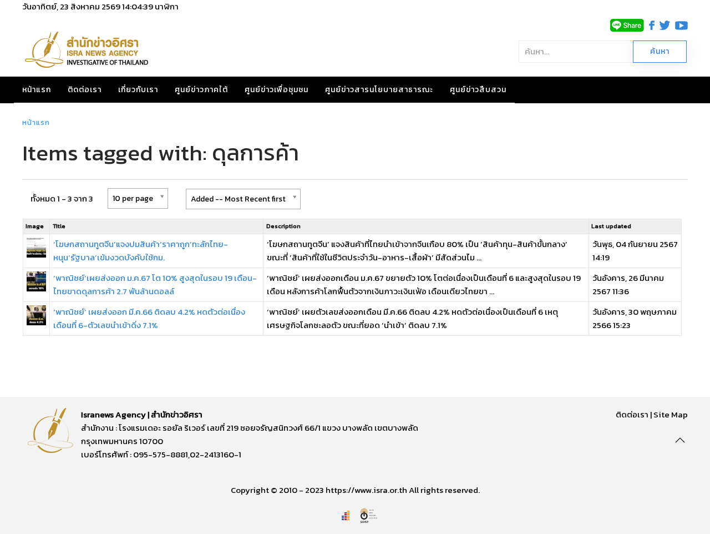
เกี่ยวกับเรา (138, 89)
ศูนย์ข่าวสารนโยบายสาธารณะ (379, 89)
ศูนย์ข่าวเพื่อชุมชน (276, 89)
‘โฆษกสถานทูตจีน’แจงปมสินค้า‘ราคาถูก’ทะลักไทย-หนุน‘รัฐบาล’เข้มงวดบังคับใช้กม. (140, 251)
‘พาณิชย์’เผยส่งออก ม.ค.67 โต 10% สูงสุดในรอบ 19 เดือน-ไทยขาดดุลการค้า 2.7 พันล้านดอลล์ (155, 284)
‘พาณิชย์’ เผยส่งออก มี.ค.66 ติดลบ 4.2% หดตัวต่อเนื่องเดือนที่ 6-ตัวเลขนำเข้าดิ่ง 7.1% (149, 318)
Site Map (670, 414)
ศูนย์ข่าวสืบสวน (478, 89)
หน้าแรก (36, 89)
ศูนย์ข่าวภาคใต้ (201, 89)
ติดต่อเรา (85, 89)
